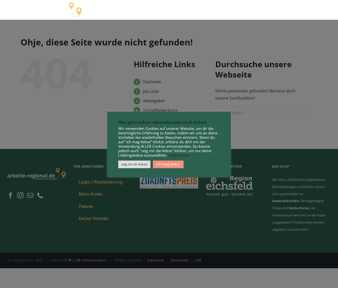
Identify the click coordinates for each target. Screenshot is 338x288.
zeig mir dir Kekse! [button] (134, 164)
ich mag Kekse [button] (168, 164)
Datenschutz (178, 155)
